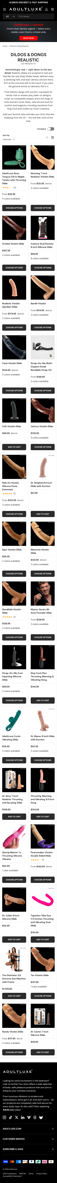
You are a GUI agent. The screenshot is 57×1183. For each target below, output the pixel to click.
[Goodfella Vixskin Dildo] (14, 593)
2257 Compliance (9, 1174)
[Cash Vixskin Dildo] (14, 347)
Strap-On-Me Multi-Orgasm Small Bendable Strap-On (42, 366)
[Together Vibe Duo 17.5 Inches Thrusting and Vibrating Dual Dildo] (43, 900)
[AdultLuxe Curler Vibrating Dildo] (14, 720)
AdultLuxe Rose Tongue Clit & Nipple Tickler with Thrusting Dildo (14, 178)
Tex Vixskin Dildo (40, 975)
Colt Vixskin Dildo (11, 426)
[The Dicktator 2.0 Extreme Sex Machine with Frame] (14, 959)
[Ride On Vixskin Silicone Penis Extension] (14, 467)
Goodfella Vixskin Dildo (11, 611)
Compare (41, 129)
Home (5, 46)
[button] (53, 9)
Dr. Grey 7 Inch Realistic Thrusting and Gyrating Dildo (12, 799)
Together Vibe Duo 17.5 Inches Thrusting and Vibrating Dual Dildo (42, 920)
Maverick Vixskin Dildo (40, 551)
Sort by (6, 135)
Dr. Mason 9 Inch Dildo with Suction (43, 738)
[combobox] (28, 16)
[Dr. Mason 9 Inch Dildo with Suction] (43, 720)
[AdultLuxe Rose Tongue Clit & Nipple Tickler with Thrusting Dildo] (14, 157)
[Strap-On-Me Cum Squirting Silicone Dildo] (14, 657)
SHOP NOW (28, 38)
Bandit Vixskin (38, 303)
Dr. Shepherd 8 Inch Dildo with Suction (41, 484)
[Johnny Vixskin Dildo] (43, 410)
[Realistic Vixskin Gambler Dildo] (14, 288)
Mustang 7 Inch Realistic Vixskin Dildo (42, 175)
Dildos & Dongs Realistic (19, 46)
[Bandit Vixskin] (43, 288)
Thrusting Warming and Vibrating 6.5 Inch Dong (42, 799)
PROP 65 (22, 1174)
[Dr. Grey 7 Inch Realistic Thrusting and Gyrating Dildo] (14, 780)
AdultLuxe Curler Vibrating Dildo (11, 738)
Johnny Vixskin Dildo (42, 426)
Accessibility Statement (12, 1176)
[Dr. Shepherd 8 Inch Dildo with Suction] (43, 467)
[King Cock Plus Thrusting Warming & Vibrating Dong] (43, 657)
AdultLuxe (13, 1169)
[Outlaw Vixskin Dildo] (14, 228)
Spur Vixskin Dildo (12, 549)
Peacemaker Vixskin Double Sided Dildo (42, 854)
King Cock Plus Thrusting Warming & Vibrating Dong (42, 676)
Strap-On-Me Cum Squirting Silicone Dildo (12, 676)
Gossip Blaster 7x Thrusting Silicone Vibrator (12, 856)
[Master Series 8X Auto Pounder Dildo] (43, 593)
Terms (31, 1174)
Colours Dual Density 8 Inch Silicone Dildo (42, 245)
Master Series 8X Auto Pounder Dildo (41, 611)
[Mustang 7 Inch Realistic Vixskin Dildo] (43, 157)
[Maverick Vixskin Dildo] (43, 534)
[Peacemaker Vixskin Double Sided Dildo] (43, 836)
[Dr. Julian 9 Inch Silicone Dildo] (14, 900)
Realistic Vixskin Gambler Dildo (11, 305)
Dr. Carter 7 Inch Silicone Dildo (39, 1033)
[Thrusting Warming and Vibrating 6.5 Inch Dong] (43, 780)
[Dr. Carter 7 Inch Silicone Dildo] (43, 1016)
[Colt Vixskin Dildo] (14, 410)
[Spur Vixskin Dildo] (14, 534)
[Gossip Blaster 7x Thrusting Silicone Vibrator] (14, 836)
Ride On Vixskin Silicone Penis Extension (10, 486)
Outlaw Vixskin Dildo (13, 243)
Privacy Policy (41, 1174)
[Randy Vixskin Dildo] (14, 1016)
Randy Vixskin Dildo (12, 1031)
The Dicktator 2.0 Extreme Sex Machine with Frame (14, 978)
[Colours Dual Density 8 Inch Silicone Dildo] (43, 228)
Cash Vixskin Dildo (12, 363)
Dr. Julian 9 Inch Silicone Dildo (10, 917)
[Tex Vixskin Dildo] (43, 959)
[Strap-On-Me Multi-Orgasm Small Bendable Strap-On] (43, 347)
